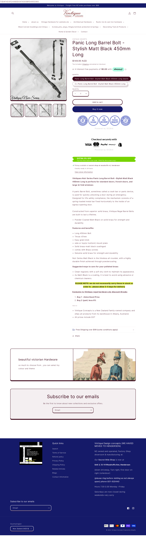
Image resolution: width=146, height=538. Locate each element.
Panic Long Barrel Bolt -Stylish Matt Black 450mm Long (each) (101, 79)
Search (55, 449)
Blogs (54, 473)
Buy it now (97, 109)
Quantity (75, 89)
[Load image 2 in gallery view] (31, 110)
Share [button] (77, 336)
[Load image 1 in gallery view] (17, 110)
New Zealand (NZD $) (21, 529)
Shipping (85, 64)
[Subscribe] (90, 410)
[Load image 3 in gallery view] (45, 110)
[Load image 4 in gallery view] (59, 110)
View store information (84, 172)
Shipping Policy (58, 465)
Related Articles (58, 469)
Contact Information (60, 477)
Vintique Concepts (117, 530)
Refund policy (58, 457)
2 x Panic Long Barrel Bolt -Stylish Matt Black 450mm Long (100, 84)
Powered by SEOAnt (104, 128)
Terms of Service (59, 453)
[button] (12, 13)
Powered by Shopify (129, 530)
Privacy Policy (58, 461)
